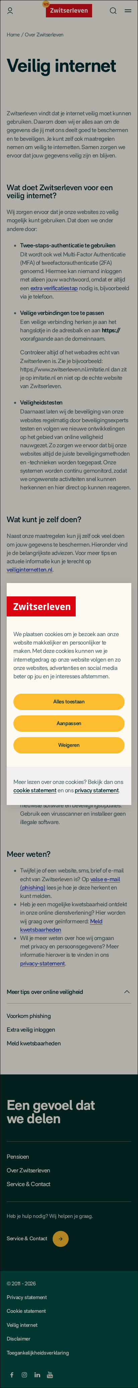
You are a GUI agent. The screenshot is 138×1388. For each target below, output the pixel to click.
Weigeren (68, 745)
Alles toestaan (69, 701)
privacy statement (97, 790)
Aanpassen (69, 723)
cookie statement (34, 790)
